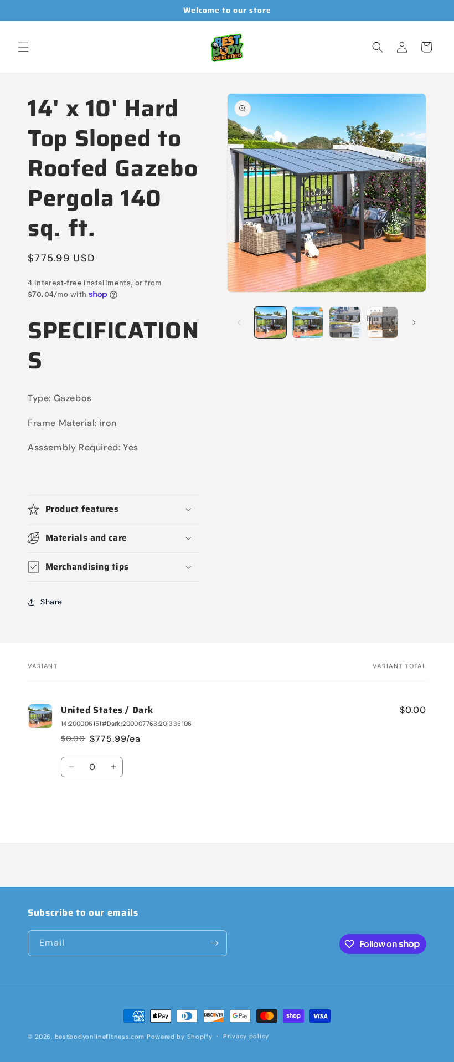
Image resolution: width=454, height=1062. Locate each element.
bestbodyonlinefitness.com (100, 1036)
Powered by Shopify (180, 1036)
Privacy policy (246, 1036)
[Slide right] (414, 322)
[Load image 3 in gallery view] (345, 322)
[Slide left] (239, 322)
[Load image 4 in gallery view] (383, 322)
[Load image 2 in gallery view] (308, 322)
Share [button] (51, 602)
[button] (23, 47)
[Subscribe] (214, 943)
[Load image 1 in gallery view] (270, 322)
